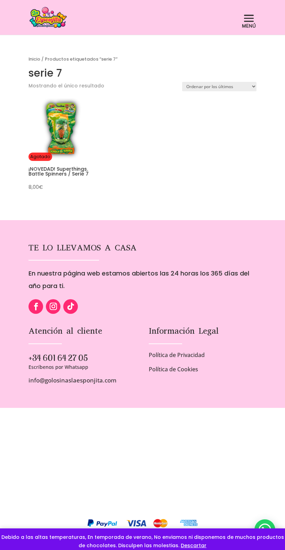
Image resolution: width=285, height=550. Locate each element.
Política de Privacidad (177, 355)
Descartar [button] (193, 545)
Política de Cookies (173, 369)
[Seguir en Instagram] (53, 306)
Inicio (34, 59)
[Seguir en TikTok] (70, 306)
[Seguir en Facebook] (35, 306)
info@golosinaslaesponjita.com (72, 380)
